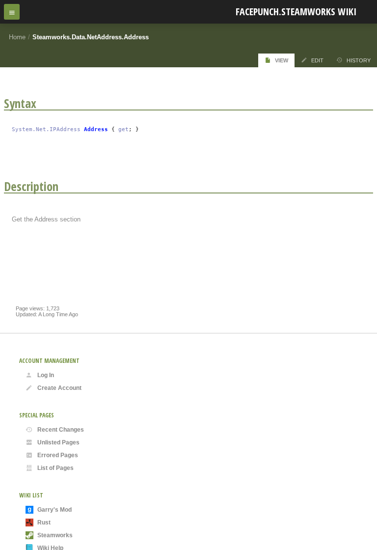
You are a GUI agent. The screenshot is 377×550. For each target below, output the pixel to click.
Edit (317, 60)
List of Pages (55, 468)
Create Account (59, 388)
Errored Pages (57, 455)
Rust (44, 522)
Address (96, 129)
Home (17, 37)
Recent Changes (60, 429)
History (359, 60)
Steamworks (55, 535)
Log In (45, 375)
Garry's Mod (54, 509)
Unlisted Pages (58, 442)
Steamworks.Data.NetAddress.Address (90, 37)
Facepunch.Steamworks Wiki (296, 11)
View (281, 60)
